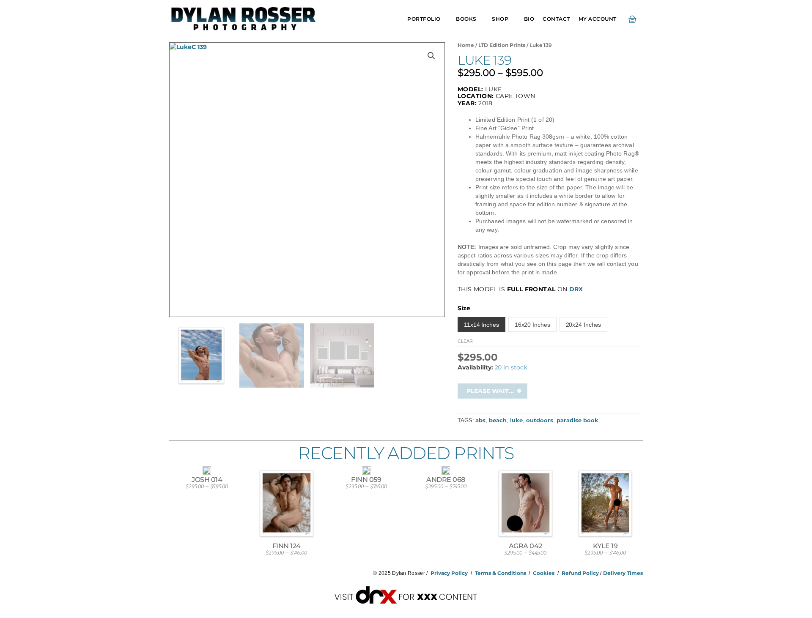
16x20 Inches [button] (532, 324)
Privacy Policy (449, 573)
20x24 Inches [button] (583, 324)
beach (498, 420)
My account (598, 19)
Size (464, 308)
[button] (431, 55)
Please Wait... (490, 391)
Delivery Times (623, 573)
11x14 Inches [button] (481, 324)
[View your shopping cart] (634, 19)
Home (466, 45)
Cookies (543, 573)
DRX (576, 289)
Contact (556, 19)
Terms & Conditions (500, 573)
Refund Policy (580, 573)
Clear (465, 341)
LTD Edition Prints (501, 45)
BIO (529, 19)
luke (516, 420)
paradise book (577, 420)
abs (480, 420)
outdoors (539, 420)
